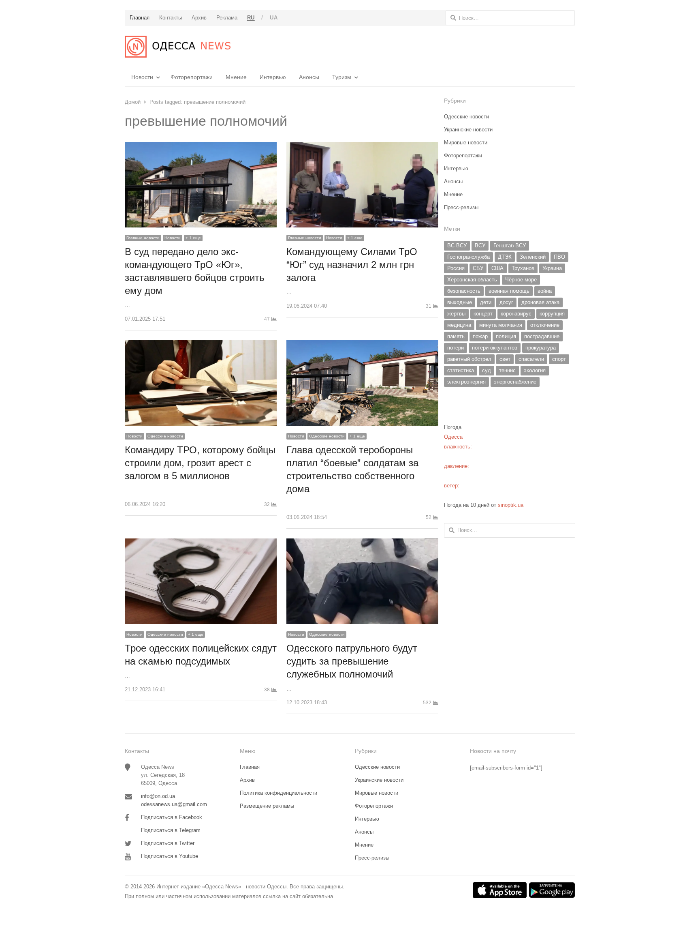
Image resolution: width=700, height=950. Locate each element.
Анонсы (309, 77)
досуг (506, 302)
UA (273, 18)
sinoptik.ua (510, 505)
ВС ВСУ (457, 245)
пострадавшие (541, 336)
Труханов (523, 268)
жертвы (456, 314)
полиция (506, 336)
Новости (142, 77)
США (497, 268)
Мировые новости (465, 142)
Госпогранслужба (468, 257)
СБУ (478, 268)
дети (485, 302)
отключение (544, 325)
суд (486, 370)
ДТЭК (505, 257)
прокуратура (540, 348)
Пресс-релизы (461, 207)
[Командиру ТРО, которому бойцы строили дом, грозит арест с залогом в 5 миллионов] (201, 345)
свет (504, 359)
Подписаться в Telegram (171, 830)
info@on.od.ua (158, 796)
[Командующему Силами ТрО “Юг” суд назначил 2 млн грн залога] (362, 147)
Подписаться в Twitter (167, 843)
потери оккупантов (494, 348)
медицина (459, 325)
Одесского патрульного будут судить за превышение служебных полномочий (351, 661)
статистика (460, 370)
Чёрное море (521, 280)
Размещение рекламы (267, 806)
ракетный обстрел (469, 359)
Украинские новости (468, 130)
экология (535, 370)
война (545, 291)
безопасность (463, 291)
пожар (480, 336)
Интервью (273, 77)
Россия (456, 268)
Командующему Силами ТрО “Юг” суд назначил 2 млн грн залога (351, 264)
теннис (507, 370)
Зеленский (533, 257)
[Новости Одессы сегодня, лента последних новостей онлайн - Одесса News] (177, 47)
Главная (250, 767)
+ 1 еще (193, 238)
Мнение (236, 77)
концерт (483, 314)
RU (251, 18)
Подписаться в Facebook (171, 817)
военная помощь (509, 291)
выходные (459, 302)
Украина (552, 268)
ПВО (559, 257)
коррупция (552, 314)
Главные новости (143, 238)
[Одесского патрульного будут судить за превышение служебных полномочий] (362, 543)
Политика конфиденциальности (278, 793)
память (456, 336)
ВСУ (480, 245)
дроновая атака (540, 302)
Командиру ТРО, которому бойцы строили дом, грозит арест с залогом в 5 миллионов (200, 462)
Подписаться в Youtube (169, 856)
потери (455, 348)
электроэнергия (466, 382)
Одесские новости (165, 436)
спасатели (531, 359)
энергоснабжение (515, 382)
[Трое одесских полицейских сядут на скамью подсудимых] (201, 543)
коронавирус (516, 314)
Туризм (341, 77)
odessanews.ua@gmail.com (174, 804)
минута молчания (500, 325)
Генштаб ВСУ (509, 245)
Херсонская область (472, 280)
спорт (559, 359)
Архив (247, 780)
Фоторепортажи (192, 77)
